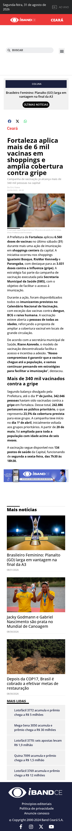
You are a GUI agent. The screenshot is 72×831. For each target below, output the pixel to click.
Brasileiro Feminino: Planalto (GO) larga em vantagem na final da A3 (36, 95)
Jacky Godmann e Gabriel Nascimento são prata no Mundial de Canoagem (30, 621)
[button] (62, 51)
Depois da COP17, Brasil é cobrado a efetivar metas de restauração (32, 683)
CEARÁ (57, 20)
